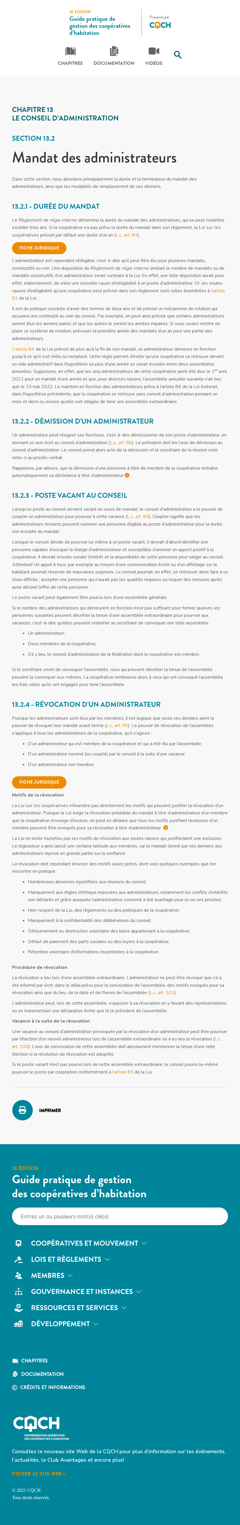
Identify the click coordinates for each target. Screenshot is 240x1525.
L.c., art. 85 (138, 516)
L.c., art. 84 (127, 235)
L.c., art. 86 (121, 442)
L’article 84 (23, 349)
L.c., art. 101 (162, 992)
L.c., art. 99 (117, 725)
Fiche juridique (39, 248)
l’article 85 (122, 1072)
